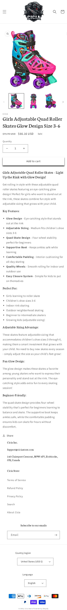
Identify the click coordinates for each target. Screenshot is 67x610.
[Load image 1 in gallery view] (16, 101)
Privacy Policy (15, 496)
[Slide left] (4, 102)
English (32, 583)
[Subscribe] (56, 535)
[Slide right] (63, 102)
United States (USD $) (32, 561)
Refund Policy (15, 488)
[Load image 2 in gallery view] (33, 101)
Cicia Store (29, 608)
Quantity (7, 141)
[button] (4, 12)
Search (11, 504)
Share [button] (10, 435)
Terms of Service (16, 480)
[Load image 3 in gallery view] (50, 101)
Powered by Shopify (40, 608)
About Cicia (13, 512)
